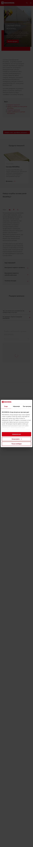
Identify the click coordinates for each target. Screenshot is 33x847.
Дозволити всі (16, 434)
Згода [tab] (6, 406)
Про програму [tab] (27, 406)
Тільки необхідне (16, 443)
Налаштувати (16, 439)
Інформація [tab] (16, 406)
